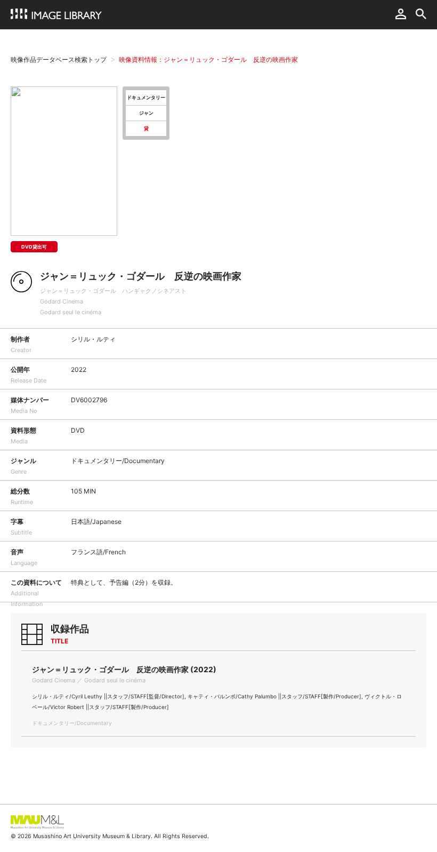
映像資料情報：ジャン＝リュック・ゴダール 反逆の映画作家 (208, 59)
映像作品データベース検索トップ (59, 59)
